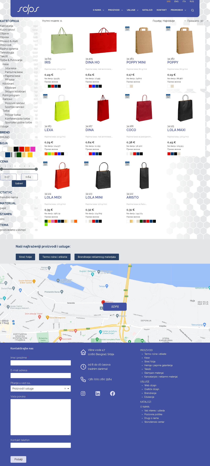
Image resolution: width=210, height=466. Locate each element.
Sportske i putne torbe (18, 122)
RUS (192, 1)
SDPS (115, 306)
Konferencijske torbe (17, 118)
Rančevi (7, 99)
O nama (97, 10)
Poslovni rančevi (15, 103)
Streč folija (149, 361)
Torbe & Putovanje (11, 60)
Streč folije (25, 256)
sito (2, 219)
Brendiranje (150, 393)
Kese (5, 64)
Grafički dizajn (151, 389)
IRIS (47, 62)
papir (3, 208)
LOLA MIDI (53, 197)
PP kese (9, 79)
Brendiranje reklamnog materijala (97, 256)
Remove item (65, 388)
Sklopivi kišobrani (15, 91)
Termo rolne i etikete (54, 256)
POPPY (172, 62)
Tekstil (4, 56)
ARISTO (132, 197)
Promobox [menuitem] (177, 10)
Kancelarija (6, 25)
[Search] (192, 10)
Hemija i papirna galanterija (158, 365)
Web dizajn (150, 385)
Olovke (4, 37)
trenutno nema (9, 197)
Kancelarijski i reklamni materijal (161, 376)
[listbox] (40, 388)
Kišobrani (8, 83)
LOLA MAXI (176, 130)
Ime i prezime (19, 357)
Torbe (6, 110)
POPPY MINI (136, 62)
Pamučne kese (14, 72)
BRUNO (5, 137)
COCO (131, 130)
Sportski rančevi (14, 107)
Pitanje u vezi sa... (20, 383)
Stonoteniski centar (154, 422)
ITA (184, 1)
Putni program (11, 95)
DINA (89, 130)
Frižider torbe (13, 114)
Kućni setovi (7, 29)
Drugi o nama (151, 418)
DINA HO (92, 62)
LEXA (48, 130)
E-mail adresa (19, 370)
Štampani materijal (154, 373)
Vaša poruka (18, 396)
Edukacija (149, 397)
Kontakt (162, 10)
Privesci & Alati (9, 41)
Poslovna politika (153, 414)
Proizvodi (114, 10)
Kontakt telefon (20, 440)
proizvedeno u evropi (13, 229)
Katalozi (147, 10)
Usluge (131, 10)
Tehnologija (7, 52)
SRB (168, 1)
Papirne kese (12, 75)
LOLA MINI (94, 197)
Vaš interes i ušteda (154, 410)
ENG (176, 1)
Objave (4, 33)
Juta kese (10, 68)
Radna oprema (9, 48)
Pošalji (18, 459)
